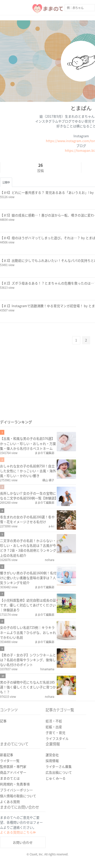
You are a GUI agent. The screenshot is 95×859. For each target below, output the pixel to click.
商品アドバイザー (13, 772)
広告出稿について (59, 772)
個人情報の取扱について (18, 795)
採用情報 (52, 760)
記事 (3, 720)
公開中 (6, 182)
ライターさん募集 (59, 766)
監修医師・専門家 (13, 766)
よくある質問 (10, 801)
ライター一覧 (10, 760)
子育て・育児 (55, 732)
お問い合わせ (23, 842)
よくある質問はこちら (16, 832)
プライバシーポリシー (16, 789)
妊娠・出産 (54, 726)
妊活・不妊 (54, 720)
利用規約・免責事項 (15, 784)
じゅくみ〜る (56, 778)
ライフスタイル (57, 738)
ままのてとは (10, 778)
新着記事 (6, 754)
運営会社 (52, 754)
